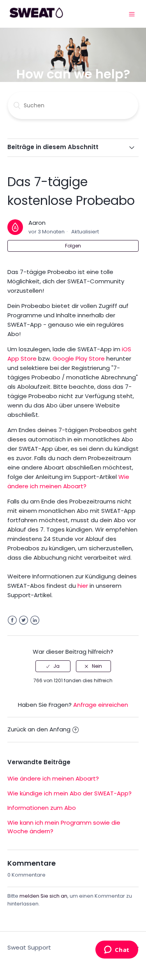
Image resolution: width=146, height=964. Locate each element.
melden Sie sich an (43, 896)
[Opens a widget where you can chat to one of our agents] (116, 950)
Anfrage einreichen (100, 705)
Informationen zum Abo (41, 808)
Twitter (23, 620)
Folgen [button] (73, 245)
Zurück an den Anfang (38, 729)
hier (82, 586)
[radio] (52, 666)
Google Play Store (79, 358)
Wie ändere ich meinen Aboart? (53, 778)
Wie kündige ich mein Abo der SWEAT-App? (69, 793)
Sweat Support (29, 947)
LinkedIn (35, 620)
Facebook (12, 620)
